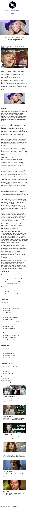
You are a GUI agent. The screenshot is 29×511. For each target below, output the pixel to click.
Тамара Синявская (9, 471)
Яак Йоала (6, 491)
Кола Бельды (7, 434)
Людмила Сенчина (9, 396)
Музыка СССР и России (12, 10)
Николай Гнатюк (8, 416)
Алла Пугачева (7, 453)
